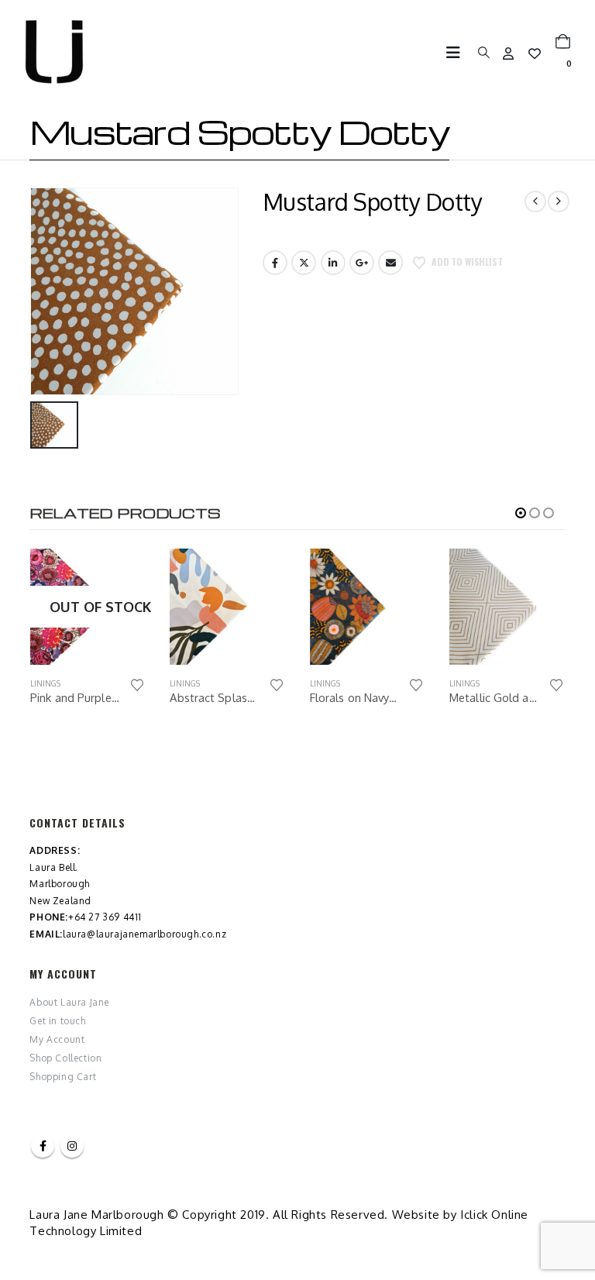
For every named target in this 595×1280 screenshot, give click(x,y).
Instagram (72, 1146)
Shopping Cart (62, 1076)
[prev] (535, 201)
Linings (44, 683)
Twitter (303, 262)
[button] (457, 52)
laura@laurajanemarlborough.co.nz (144, 934)
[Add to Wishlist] (136, 685)
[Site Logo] (54, 51)
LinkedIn (333, 262)
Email (390, 262)
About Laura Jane (69, 1002)
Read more (121, 574)
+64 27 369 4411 (105, 917)
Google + (361, 262)
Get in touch (57, 1021)
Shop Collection (65, 1058)
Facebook (275, 262)
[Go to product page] (87, 607)
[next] (558, 201)
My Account (56, 1039)
